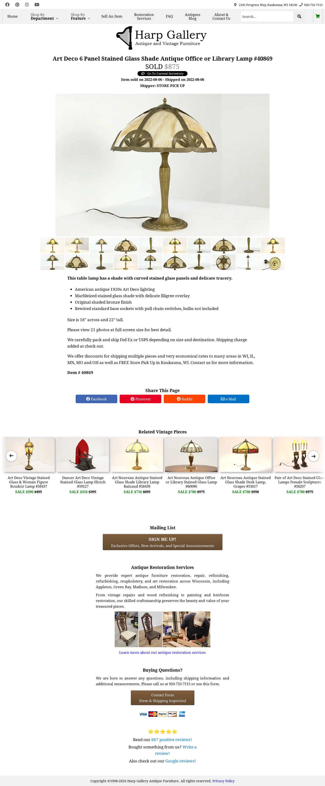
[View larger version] (162, 164)
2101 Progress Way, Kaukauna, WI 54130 (268, 5)
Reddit (186, 399)
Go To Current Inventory (165, 73)
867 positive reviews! (171, 739)
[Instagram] (27, 4)
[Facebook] (7, 4)
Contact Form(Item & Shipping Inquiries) (162, 698)
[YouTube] (37, 4)
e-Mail (230, 399)
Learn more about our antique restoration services (162, 652)
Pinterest (142, 399)
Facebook (98, 399)
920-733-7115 (313, 5)
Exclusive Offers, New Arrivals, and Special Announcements (162, 542)
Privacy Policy (223, 781)
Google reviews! (180, 761)
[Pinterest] (17, 4)
